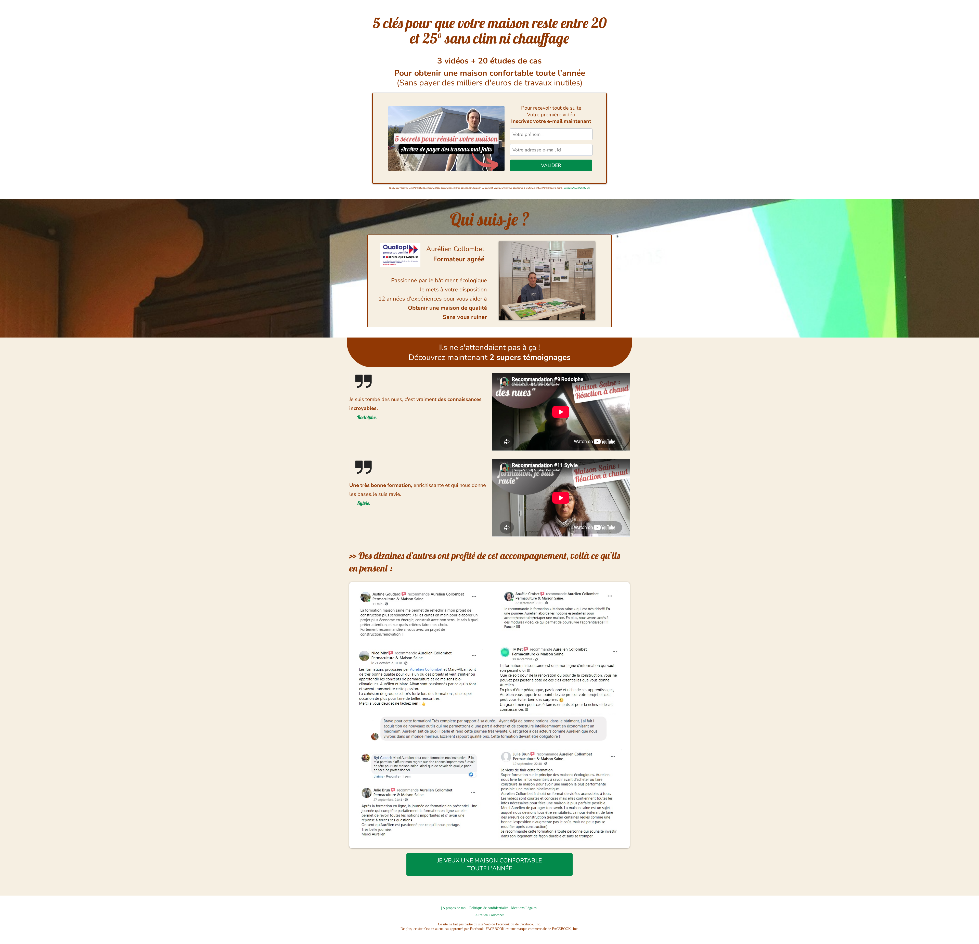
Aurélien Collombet (489, 915)
